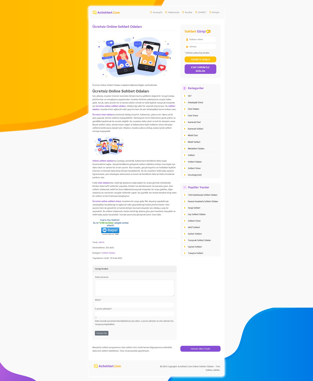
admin (101, 242)
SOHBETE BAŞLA (200, 59)
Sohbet (191, 155)
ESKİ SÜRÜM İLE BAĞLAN (200, 69)
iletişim (215, 12)
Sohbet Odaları (195, 162)
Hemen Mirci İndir (200, 348)
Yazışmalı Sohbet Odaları (199, 240)
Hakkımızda (173, 12)
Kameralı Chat (194, 122)
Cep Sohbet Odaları (197, 214)
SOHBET (202, 12)
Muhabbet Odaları (196, 148)
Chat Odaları (193, 109)
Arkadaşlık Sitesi (195, 102)
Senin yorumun (101, 277)
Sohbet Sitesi (194, 168)
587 (190, 96)
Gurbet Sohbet (195, 234)
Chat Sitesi (193, 115)
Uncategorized (194, 175)
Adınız (98, 300)
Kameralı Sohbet (195, 129)
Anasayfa (157, 12)
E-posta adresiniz (103, 309)
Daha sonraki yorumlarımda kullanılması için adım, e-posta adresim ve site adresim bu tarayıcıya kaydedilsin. (134, 322)
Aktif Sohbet (194, 227)
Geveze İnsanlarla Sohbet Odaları (203, 201)
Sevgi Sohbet (194, 208)
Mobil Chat (193, 135)
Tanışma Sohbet (195, 253)
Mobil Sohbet (194, 142)
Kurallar (188, 12)
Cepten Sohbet (195, 247)
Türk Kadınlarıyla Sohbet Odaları (202, 195)
